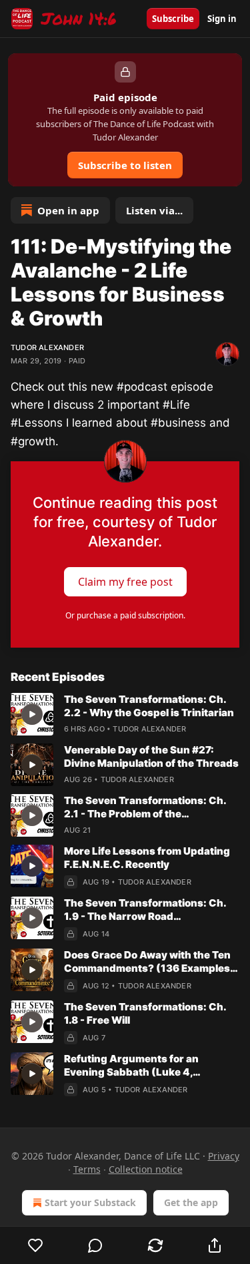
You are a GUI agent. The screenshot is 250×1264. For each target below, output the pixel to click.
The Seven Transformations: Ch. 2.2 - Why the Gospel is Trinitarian (149, 706)
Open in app (68, 210)
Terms (87, 1169)
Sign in (222, 19)
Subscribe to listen (125, 165)
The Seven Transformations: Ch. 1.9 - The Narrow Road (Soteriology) (145, 910)
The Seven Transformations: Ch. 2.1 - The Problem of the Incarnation (145, 807)
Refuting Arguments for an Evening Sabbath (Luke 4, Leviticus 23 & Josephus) (131, 1065)
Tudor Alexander (47, 347)
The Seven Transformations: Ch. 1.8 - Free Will (145, 1013)
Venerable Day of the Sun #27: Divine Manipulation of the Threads (151, 756)
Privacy (223, 1156)
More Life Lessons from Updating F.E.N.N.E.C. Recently (147, 858)
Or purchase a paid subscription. (125, 615)
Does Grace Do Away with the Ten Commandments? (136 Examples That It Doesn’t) (147, 961)
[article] (125, 714)
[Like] (36, 1245)
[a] (32, 714)
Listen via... (154, 210)
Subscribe (173, 19)
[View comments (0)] (96, 1245)
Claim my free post (125, 581)
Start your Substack (90, 1202)
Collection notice (146, 1169)
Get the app (191, 1202)
